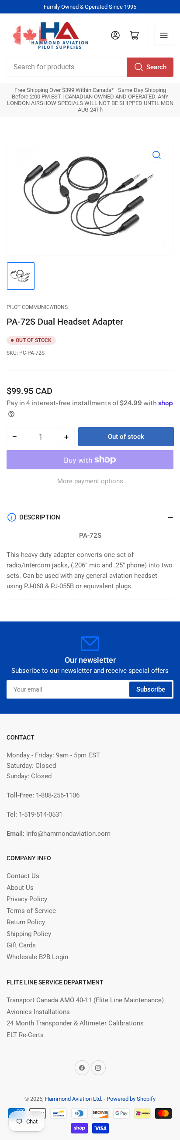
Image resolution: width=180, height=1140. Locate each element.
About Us (20, 888)
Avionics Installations (38, 1012)
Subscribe (150, 689)
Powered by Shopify (131, 1099)
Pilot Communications (37, 307)
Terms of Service (31, 911)
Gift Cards (21, 945)
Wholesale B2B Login (37, 957)
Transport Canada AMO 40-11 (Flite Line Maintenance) (85, 1000)
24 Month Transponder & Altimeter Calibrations (75, 1023)
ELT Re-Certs (25, 1035)
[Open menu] (163, 35)
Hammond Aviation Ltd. (73, 1099)
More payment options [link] (90, 481)
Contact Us (23, 876)
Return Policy (26, 922)
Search (156, 67)
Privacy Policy (27, 899)
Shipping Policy (29, 934)
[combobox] (90, 67)
